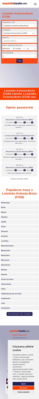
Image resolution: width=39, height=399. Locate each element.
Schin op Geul (7, 279)
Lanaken (4, 241)
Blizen (3, 212)
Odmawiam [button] (23, 388)
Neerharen (5, 265)
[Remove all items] (32, 33)
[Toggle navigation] (35, 3)
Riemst (4, 274)
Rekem (4, 270)
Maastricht (5, 250)
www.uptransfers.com (19, 338)
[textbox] (18, 41)
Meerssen (5, 260)
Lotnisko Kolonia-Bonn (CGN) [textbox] (15, 33)
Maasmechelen (7, 246)
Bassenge (5, 202)
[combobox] (19, 33)
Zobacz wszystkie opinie (19, 179)
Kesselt (4, 236)
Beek (3, 207)
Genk (3, 226)
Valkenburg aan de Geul (11, 294)
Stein (3, 289)
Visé (3, 303)
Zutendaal (5, 308)
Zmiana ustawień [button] (23, 392)
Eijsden (4, 217)
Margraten (5, 255)
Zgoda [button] (23, 384)
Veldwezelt (5, 298)
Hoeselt (4, 231)
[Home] (14, 3)
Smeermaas (6, 284)
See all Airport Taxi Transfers (19, 314)
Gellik (3, 222)
